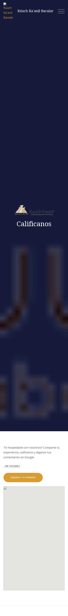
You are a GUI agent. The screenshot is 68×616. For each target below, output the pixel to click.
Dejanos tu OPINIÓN (23, 477)
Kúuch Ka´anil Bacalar (35, 11)
